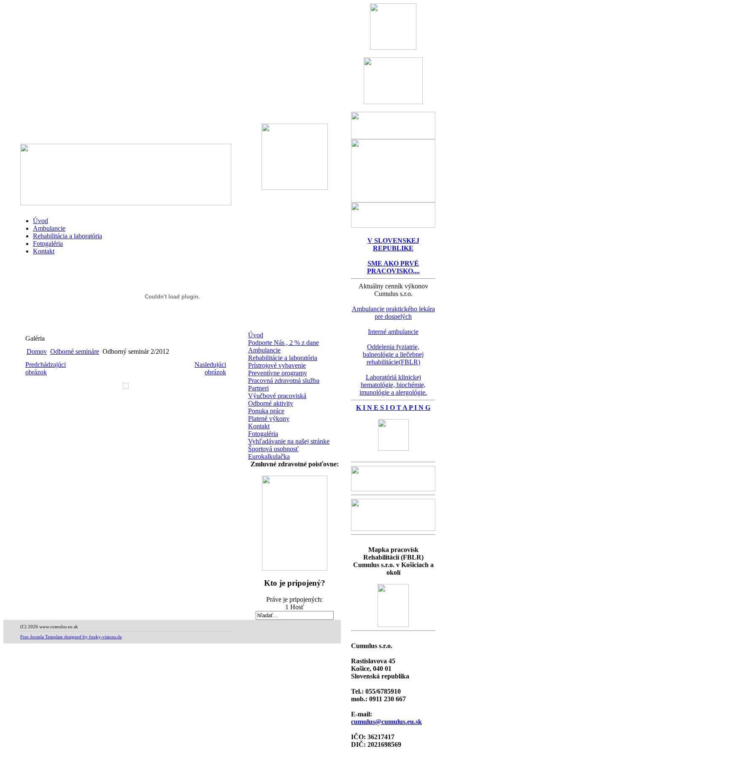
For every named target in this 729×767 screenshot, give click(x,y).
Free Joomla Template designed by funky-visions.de (71, 636)
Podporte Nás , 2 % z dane (283, 342)
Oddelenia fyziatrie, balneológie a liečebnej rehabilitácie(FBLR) (393, 354)
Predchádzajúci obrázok (45, 368)
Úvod (40, 220)
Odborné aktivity (270, 403)
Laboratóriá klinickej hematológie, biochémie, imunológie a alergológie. (393, 385)
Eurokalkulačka (269, 456)
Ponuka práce (266, 410)
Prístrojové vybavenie (277, 365)
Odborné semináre (74, 351)
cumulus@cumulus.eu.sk (386, 721)
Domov (37, 351)
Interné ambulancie (393, 331)
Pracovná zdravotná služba (283, 380)
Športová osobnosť (273, 448)
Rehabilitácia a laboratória (67, 236)
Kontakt (43, 251)
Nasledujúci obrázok (210, 368)
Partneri (258, 388)
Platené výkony (268, 418)
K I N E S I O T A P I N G (393, 407)
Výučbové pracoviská (277, 395)
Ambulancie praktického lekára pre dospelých (393, 312)
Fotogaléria (48, 243)
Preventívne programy (277, 373)
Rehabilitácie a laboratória (282, 357)
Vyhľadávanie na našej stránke (288, 441)
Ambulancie (49, 228)
